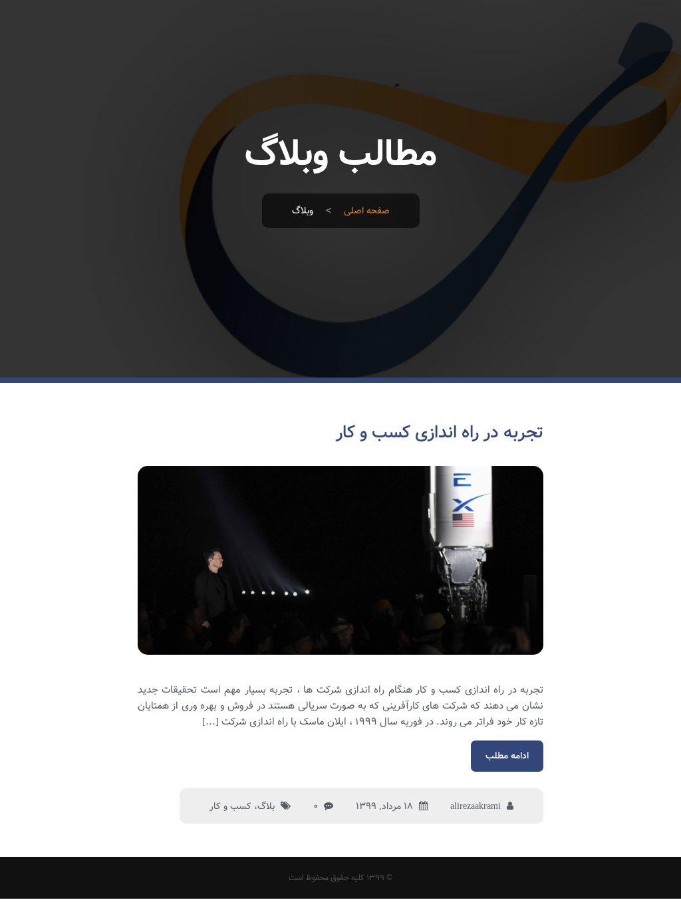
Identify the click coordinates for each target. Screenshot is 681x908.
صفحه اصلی (367, 210)
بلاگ (266, 806)
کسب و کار (230, 806)
